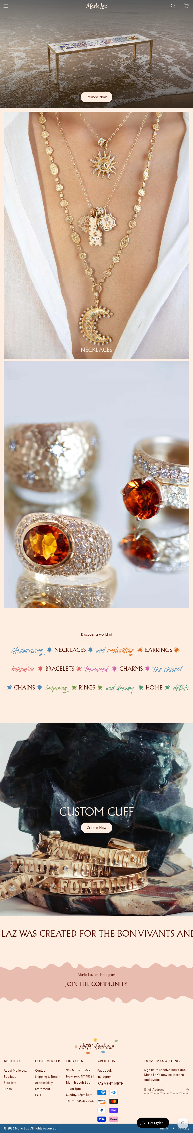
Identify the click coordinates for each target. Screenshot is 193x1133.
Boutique (10, 1076)
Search (173, 6)
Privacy (183, 1128)
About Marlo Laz (15, 1070)
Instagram (104, 1076)
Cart (186, 6)
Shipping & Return (47, 1076)
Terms (164, 1128)
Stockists (10, 1083)
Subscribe (187, 1090)
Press (8, 1089)
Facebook (104, 1070)
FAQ (38, 1095)
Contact (40, 1070)
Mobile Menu (6, 6)
